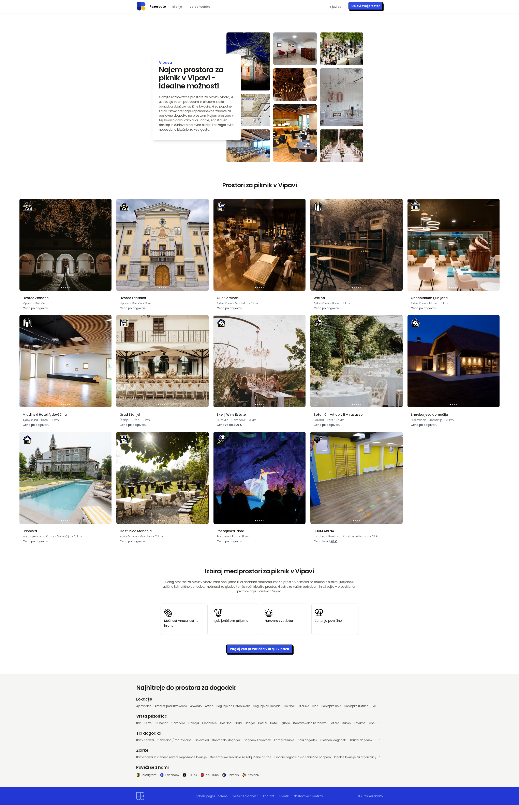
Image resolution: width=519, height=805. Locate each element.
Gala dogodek (307, 740)
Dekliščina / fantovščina (175, 740)
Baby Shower (145, 740)
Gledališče (209, 723)
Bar (138, 723)
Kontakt (268, 796)
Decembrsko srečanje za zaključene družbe (240, 757)
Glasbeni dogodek (333, 740)
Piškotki (284, 796)
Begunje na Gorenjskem (233, 706)
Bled (315, 706)
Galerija (193, 723)
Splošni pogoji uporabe (212, 796)
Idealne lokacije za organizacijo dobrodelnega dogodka (373, 757)
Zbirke (142, 750)
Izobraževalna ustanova (310, 723)
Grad (238, 723)
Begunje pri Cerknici (267, 706)
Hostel (262, 723)
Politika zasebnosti (245, 796)
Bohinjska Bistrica (356, 706)
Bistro (148, 723)
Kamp (346, 723)
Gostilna (226, 723)
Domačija (178, 723)
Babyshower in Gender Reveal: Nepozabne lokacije (171, 757)
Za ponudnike (200, 7)
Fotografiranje (284, 740)
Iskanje (177, 7)
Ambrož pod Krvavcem (171, 706)
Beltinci (289, 706)
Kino (372, 723)
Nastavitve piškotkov (308, 796)
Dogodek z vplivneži (257, 740)
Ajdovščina (143, 706)
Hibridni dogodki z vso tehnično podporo (303, 757)
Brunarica (161, 723)
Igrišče (285, 723)
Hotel (274, 723)
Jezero (334, 723)
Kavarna (360, 723)
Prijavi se (335, 7)
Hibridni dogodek (360, 740)
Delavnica (202, 740)
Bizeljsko (303, 706)
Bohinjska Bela (331, 706)
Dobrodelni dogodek (226, 740)
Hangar (250, 723)
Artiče (209, 706)
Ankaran (196, 706)
